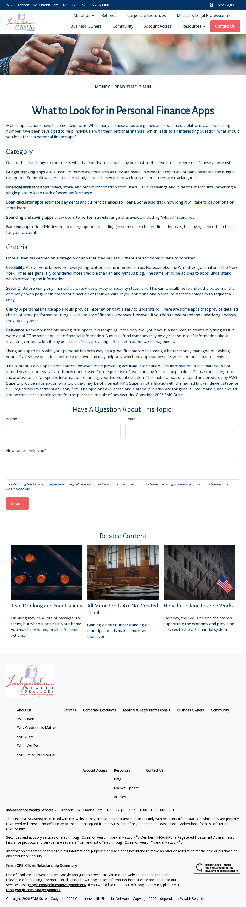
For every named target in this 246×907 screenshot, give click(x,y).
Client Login (224, 5)
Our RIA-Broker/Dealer (36, 754)
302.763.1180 (136, 810)
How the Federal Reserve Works (199, 606)
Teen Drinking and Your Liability (46, 606)
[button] (82, 15)
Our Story (25, 736)
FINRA (159, 837)
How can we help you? (26, 450)
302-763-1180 (98, 5)
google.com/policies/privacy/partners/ (57, 885)
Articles (120, 796)
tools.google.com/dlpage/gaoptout (33, 890)
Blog (117, 778)
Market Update (126, 787)
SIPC (168, 837)
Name (11, 419)
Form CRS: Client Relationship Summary (41, 865)
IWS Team (25, 718)
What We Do (27, 745)
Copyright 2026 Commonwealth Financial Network (90, 898)
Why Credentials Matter (36, 727)
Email (130, 419)
